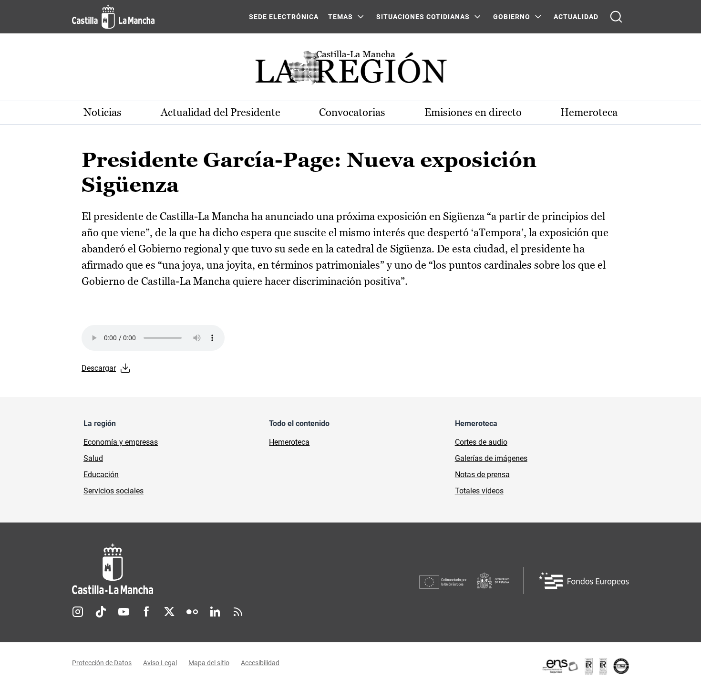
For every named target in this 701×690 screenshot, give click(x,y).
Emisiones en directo (473, 112)
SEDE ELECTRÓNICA (284, 17)
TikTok (100, 611)
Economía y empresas (120, 442)
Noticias (102, 112)
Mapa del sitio (208, 663)
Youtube (123, 611)
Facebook (146, 611)
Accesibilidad (260, 663)
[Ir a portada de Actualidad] (350, 70)
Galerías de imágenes (491, 458)
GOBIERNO (511, 17)
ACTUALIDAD (576, 17)
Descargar (99, 368)
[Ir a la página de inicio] (113, 16)
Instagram (77, 611)
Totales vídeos (479, 490)
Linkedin (215, 611)
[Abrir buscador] (616, 17)
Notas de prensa (482, 474)
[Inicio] (201, 569)
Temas (340, 17)
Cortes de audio (481, 442)
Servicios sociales (113, 490)
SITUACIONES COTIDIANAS (423, 17)
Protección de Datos (102, 663)
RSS (238, 611)
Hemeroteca (589, 112)
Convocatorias (352, 112)
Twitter (169, 611)
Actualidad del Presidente (220, 112)
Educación (101, 474)
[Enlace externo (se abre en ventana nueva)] (585, 666)
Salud (93, 458)
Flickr (192, 611)
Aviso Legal (160, 663)
